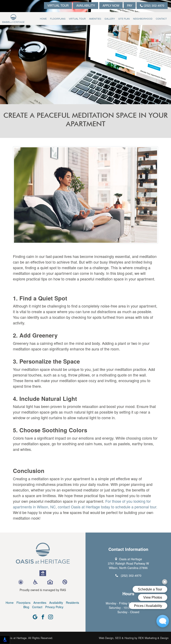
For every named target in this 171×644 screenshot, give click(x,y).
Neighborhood (142, 18)
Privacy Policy (54, 606)
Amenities (95, 18)
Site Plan (124, 18)
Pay (129, 5)
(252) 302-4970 (153, 5)
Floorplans (57, 18)
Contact (161, 18)
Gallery (109, 18)
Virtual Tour (58, 5)
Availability (85, 5)
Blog (26, 606)
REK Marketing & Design (153, 638)
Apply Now (111, 5)
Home (43, 18)
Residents (72, 602)
